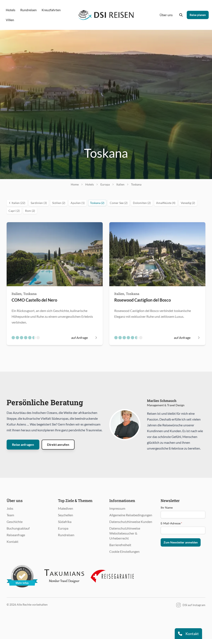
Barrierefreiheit (120, 545)
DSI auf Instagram (194, 605)
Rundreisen (66, 535)
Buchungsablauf (18, 528)
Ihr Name (167, 507)
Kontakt (12, 541)
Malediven (65, 508)
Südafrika (64, 522)
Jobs (10, 508)
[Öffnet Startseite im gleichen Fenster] (106, 15)
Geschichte (15, 522)
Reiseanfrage (16, 535)
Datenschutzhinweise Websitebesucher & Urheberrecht (124, 533)
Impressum (117, 508)
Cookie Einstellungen (124, 551)
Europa (63, 528)
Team (10, 515)
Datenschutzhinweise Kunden (130, 522)
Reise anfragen (23, 444)
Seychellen (65, 515)
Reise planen (198, 15)
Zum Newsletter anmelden (181, 542)
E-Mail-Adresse (171, 523)
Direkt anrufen (58, 444)
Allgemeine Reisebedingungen (130, 515)
